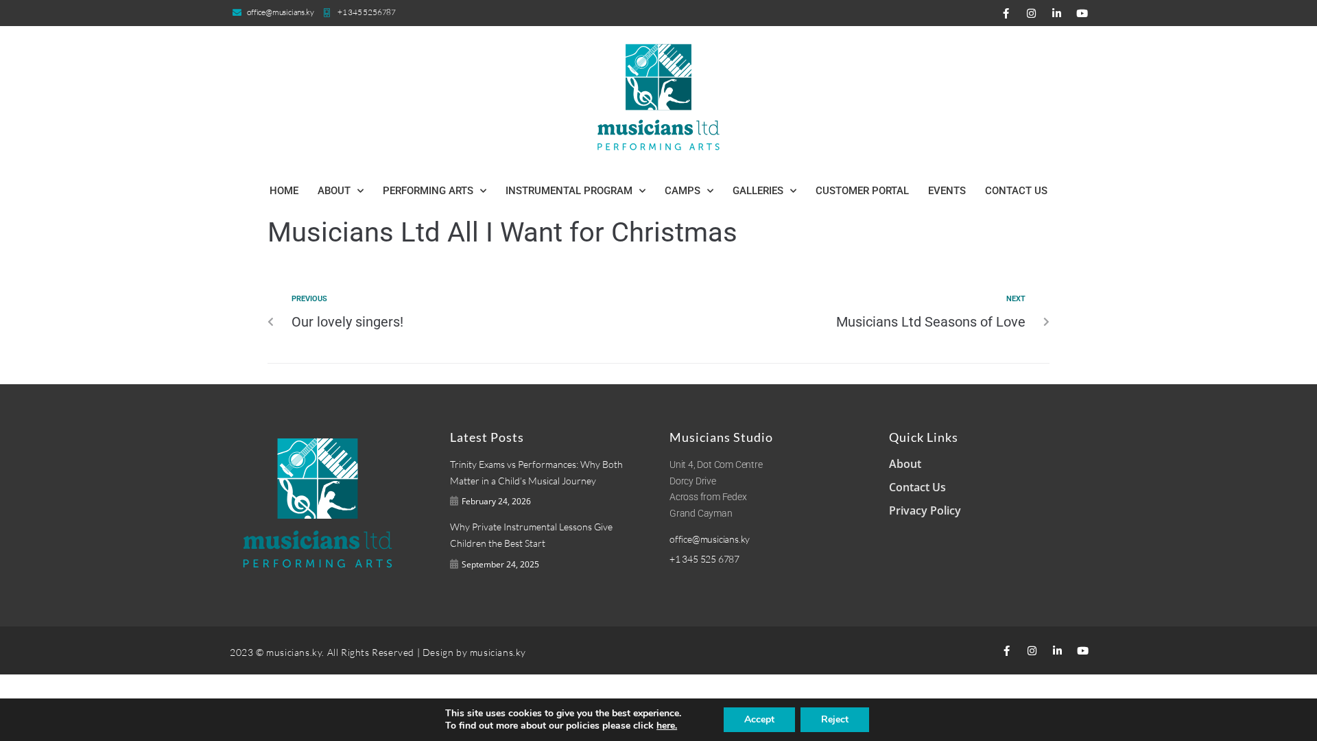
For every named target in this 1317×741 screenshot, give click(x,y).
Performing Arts (428, 191)
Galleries (758, 191)
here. (666, 726)
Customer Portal (862, 191)
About (334, 191)
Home (284, 191)
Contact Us (1016, 191)
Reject (835, 719)
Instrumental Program (569, 191)
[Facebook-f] (1005, 13)
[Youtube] (1081, 13)
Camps (682, 191)
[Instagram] (1031, 13)
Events (947, 191)
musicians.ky (498, 652)
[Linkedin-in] (1056, 13)
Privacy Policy (925, 510)
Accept (759, 719)
